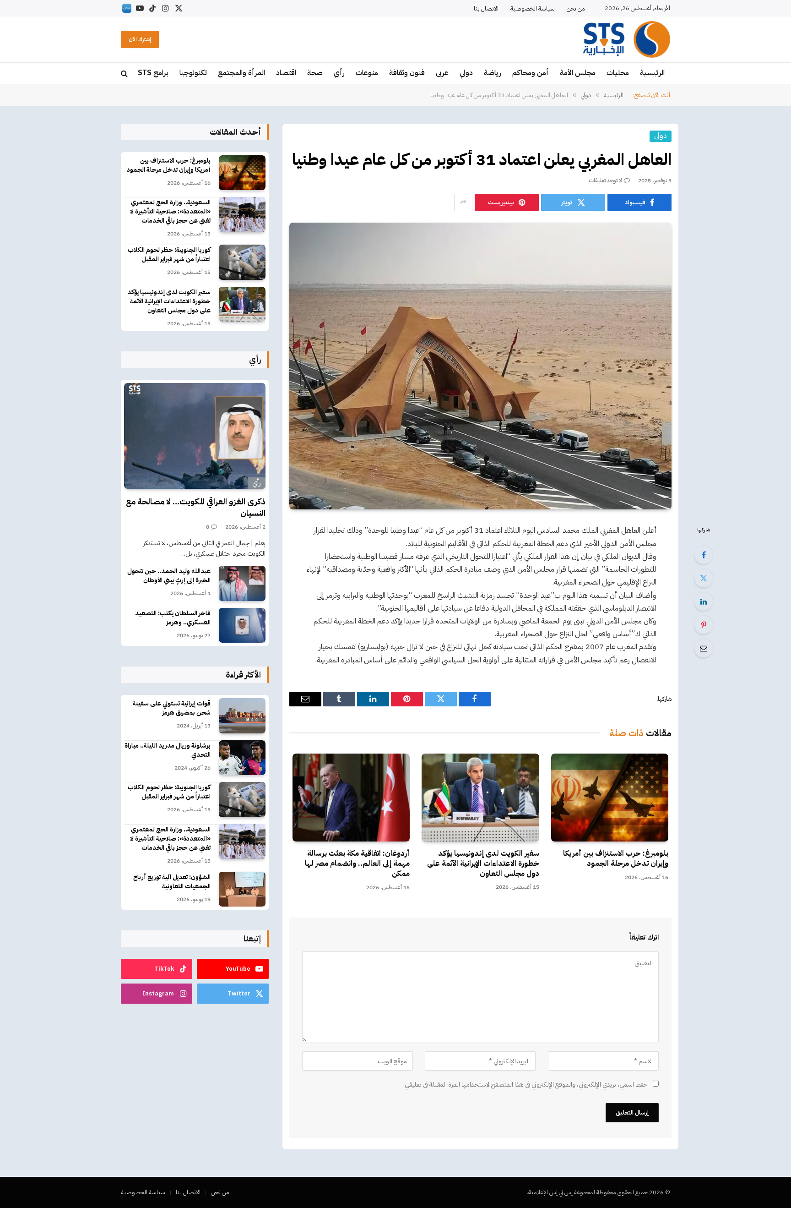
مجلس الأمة (578, 72)
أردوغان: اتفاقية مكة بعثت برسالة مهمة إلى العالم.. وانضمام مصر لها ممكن (357, 864)
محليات (618, 72)
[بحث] (125, 73)
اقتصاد (286, 72)
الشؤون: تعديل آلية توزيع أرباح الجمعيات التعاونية (172, 882)
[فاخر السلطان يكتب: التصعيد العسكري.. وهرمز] (242, 625)
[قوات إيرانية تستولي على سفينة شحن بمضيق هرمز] (242, 715)
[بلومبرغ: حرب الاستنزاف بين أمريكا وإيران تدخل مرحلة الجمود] (609, 798)
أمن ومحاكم (530, 72)
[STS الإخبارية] (626, 39)
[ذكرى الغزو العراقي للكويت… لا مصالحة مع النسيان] (194, 436)
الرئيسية (652, 72)
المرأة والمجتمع (241, 72)
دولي (466, 72)
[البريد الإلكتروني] (703, 648)
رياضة (492, 72)
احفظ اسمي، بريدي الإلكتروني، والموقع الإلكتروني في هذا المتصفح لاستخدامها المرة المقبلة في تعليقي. (526, 1084)
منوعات (367, 72)
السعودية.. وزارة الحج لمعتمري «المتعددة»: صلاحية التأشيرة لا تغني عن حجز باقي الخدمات (170, 211)
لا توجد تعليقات (605, 180)
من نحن (576, 8)
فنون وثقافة (407, 72)
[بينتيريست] (703, 625)
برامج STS (153, 72)
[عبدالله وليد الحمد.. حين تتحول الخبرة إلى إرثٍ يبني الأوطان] (242, 583)
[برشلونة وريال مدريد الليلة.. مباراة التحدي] (242, 758)
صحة (315, 72)
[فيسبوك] (703, 555)
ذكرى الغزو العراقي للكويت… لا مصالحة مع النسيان (195, 507)
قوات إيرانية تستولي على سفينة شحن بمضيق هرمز (172, 708)
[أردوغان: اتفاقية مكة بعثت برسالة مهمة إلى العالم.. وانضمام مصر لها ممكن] (351, 798)
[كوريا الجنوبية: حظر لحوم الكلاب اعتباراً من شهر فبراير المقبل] (242, 262)
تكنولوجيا (193, 72)
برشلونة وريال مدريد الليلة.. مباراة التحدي (168, 750)
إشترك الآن (140, 39)
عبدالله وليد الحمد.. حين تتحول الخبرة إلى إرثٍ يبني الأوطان (169, 576)
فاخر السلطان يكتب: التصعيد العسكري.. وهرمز (173, 618)
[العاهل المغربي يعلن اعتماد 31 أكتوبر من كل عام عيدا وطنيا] (480, 366)
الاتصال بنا (486, 8)
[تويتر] (703, 578)
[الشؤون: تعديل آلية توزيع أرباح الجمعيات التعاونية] (242, 889)
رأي (339, 72)
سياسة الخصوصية (532, 8)
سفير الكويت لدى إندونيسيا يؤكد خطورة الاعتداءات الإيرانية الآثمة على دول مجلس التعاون (483, 864)
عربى (442, 72)
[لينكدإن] (703, 601)
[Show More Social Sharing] (463, 202)
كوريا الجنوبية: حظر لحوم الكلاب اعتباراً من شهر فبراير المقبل (169, 255)
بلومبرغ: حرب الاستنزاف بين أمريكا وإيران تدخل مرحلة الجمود (615, 859)
